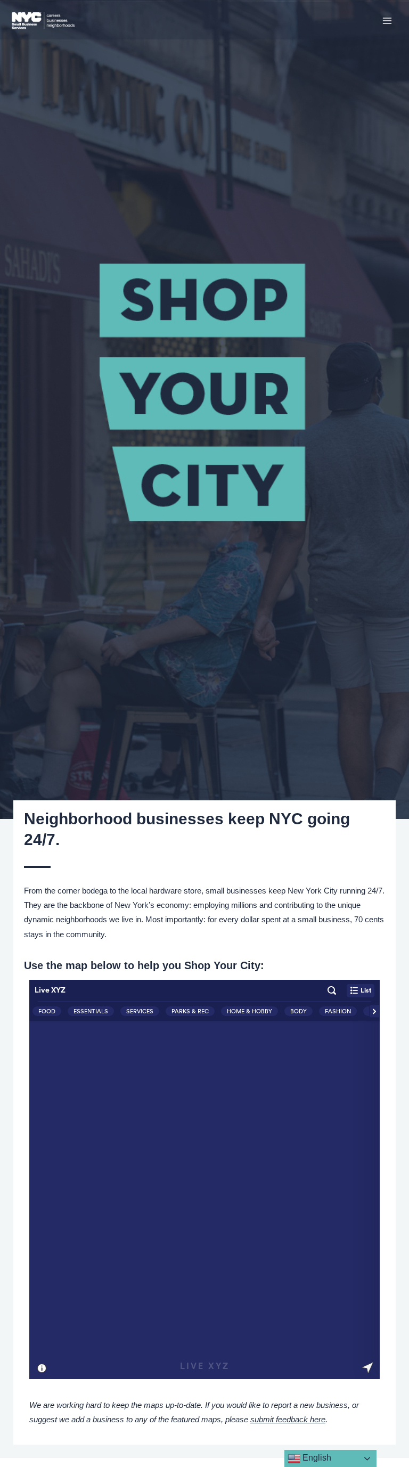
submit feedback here (287, 1419)
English (315, 1457)
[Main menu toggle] (387, 21)
